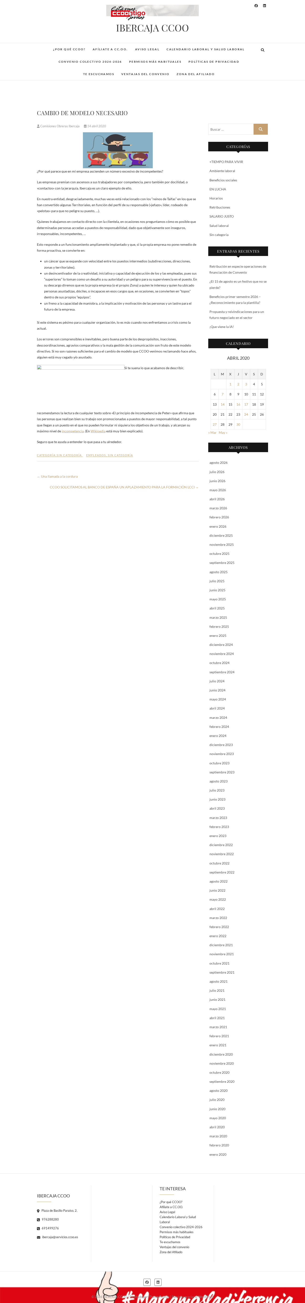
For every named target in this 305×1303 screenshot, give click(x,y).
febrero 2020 (219, 1145)
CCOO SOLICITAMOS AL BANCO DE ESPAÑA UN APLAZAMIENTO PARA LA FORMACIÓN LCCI (124, 487)
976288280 (50, 1219)
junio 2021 (217, 999)
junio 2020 (217, 1109)
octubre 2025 (219, 554)
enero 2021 (217, 1045)
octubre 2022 (219, 863)
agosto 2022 (218, 881)
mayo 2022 (217, 899)
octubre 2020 (219, 1072)
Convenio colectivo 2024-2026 (90, 61)
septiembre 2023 (221, 772)
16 (238, 404)
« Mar (212, 432)
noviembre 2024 (221, 654)
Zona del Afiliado (196, 74)
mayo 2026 (217, 490)
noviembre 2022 (221, 854)
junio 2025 (217, 590)
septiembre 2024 (221, 672)
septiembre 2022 (221, 872)
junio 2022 (217, 890)
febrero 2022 (219, 927)
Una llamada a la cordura (57, 476)
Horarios (216, 198)
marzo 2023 (218, 818)
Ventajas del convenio (145, 74)
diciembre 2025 (221, 535)
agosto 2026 (218, 462)
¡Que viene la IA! (221, 327)
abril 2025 (217, 608)
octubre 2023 (219, 763)
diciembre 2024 (221, 645)
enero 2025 (217, 636)
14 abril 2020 (96, 126)
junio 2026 (217, 481)
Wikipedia (98, 431)
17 (246, 404)
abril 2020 (217, 1127)
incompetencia (73, 431)
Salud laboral (219, 226)
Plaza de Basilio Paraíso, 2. (59, 1210)
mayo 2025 (217, 599)
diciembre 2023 (221, 745)
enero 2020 (217, 1154)
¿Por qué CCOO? (69, 49)
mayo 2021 (217, 1009)
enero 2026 (217, 526)
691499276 (50, 1228)
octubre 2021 (219, 963)
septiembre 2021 (221, 972)
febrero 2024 (219, 727)
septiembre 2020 (221, 1081)
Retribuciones (219, 207)
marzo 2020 (218, 1136)
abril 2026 (217, 499)
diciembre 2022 (221, 845)
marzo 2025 (218, 617)
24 (246, 414)
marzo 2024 (218, 717)
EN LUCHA (217, 189)
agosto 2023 (218, 781)
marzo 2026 (218, 508)
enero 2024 (217, 736)
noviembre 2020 (221, 1063)
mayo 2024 (217, 699)
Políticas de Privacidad (213, 61)
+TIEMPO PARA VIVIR (226, 162)
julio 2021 (216, 990)
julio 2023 (216, 790)
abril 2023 (217, 808)
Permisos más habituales (155, 61)
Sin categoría (69, 455)
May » (223, 432)
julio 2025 (216, 581)
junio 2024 (217, 690)
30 (238, 424)
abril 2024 (217, 708)
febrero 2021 (219, 1036)
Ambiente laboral (222, 171)
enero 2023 (217, 836)
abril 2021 (217, 1018)
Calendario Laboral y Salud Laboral (206, 49)
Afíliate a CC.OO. (110, 49)
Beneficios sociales (223, 180)
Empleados (96, 455)
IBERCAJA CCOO (152, 27)
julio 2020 (216, 1100)
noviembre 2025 (221, 544)
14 (222, 404)
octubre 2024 (219, 663)
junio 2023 (217, 799)
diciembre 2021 (221, 945)
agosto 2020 (218, 1090)
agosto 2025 (218, 572)
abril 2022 (217, 909)
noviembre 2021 (221, 954)
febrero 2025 (219, 626)
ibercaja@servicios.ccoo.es (59, 1237)
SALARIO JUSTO (221, 216)
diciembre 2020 (221, 1054)
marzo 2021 (218, 1027)
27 (215, 424)
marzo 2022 (218, 918)
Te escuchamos (98, 74)
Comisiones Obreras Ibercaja (60, 126)
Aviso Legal (147, 49)
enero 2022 (217, 936)
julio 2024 (216, 681)
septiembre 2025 (221, 563)
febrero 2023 (219, 827)
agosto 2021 (218, 981)
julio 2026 (216, 472)
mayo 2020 (217, 1118)
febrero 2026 (219, 517)
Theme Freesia (159, 1297)
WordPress (206, 1297)
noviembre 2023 (221, 754)
